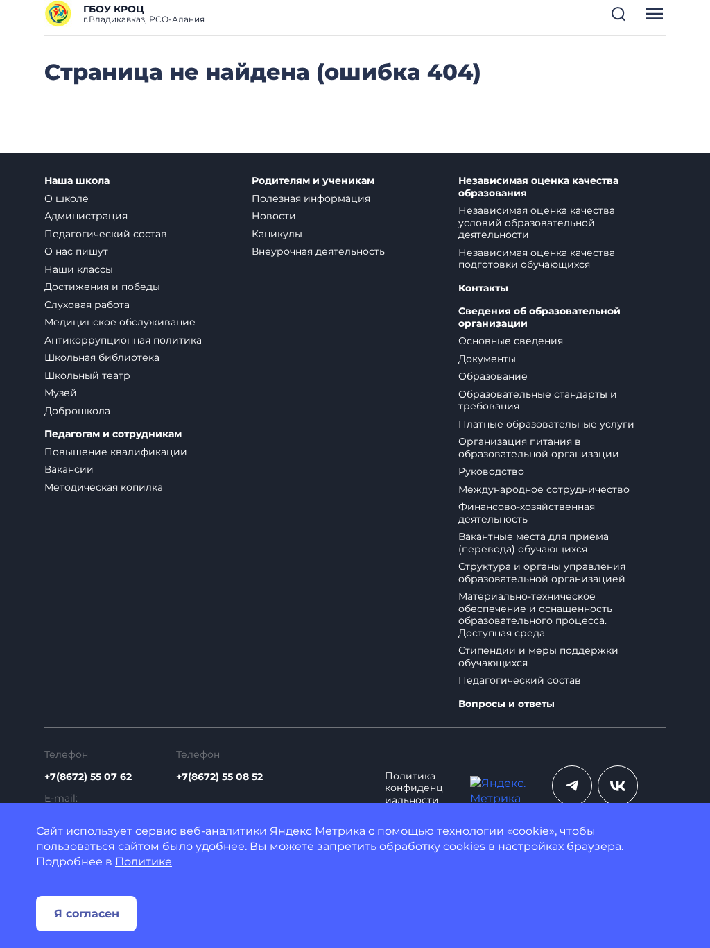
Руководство (491, 471)
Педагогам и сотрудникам (113, 434)
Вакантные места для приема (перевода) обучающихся (533, 542)
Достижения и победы (102, 286)
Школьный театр (87, 375)
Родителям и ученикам (313, 181)
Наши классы (78, 269)
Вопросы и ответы (506, 704)
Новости (274, 216)
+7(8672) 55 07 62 (88, 776)
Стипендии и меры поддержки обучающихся (538, 656)
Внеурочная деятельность (318, 251)
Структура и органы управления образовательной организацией (541, 572)
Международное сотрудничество (544, 489)
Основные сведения (510, 341)
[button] (618, 14)
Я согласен (86, 913)
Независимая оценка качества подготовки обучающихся (536, 258)
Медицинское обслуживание (120, 322)
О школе (66, 198)
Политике (143, 861)
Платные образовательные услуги (546, 424)
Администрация (86, 216)
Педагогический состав (105, 234)
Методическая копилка (103, 487)
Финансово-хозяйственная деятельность (526, 512)
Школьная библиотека (101, 357)
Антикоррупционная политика (123, 340)
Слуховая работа (87, 304)
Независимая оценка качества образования (538, 187)
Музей (60, 393)
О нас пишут (76, 251)
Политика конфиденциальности (414, 788)
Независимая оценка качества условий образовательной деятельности (536, 222)
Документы (487, 359)
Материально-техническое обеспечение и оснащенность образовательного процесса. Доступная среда (535, 614)
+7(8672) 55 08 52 (219, 776)
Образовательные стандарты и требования (537, 400)
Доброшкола (77, 411)
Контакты (483, 288)
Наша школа (77, 181)
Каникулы (277, 234)
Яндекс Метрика (317, 831)
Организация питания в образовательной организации (538, 447)
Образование (493, 376)
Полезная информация (311, 198)
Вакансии (69, 469)
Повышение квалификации (115, 452)
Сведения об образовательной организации (539, 317)
